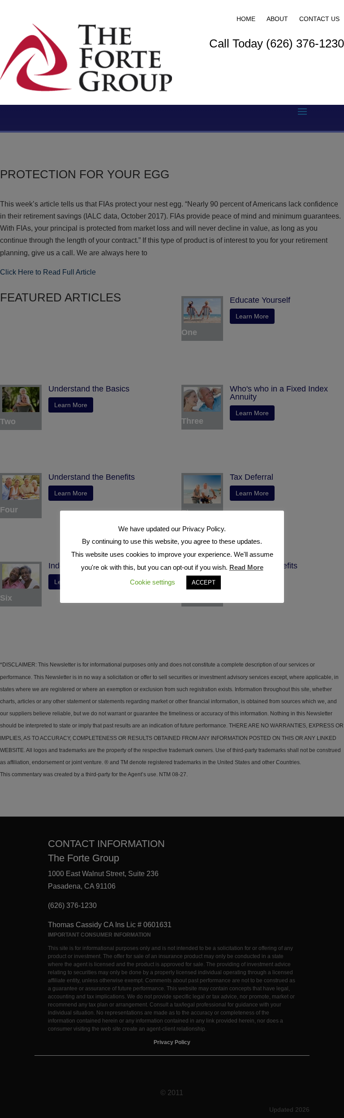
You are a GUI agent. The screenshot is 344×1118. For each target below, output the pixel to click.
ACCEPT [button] (203, 582)
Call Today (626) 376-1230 (276, 43)
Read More (246, 567)
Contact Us (319, 18)
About (277, 18)
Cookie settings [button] (152, 582)
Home (245, 18)
